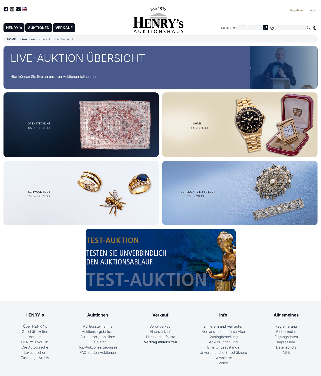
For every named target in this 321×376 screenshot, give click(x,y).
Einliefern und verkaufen (223, 326)
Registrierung (286, 326)
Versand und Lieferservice (223, 331)
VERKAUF (63, 28)
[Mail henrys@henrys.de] (18, 10)
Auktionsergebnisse (98, 331)
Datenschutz (286, 347)
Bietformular (286, 331)
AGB (286, 352)
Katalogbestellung (223, 337)
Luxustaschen (35, 352)
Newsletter (223, 358)
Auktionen (29, 39)
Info (223, 315)
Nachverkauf (160, 331)
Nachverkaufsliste (160, 337)
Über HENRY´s (35, 326)
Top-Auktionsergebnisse (97, 347)
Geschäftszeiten (35, 331)
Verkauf (160, 315)
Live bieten (98, 342)
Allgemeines (286, 315)
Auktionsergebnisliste (97, 337)
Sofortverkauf (161, 326)
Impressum (286, 342)
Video (223, 363)
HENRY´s (14, 28)
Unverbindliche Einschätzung (223, 352)
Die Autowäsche (35, 347)
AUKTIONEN (38, 28)
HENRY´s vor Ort (34, 342)
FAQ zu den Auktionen (98, 352)
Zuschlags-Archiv (35, 358)
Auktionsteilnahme (97, 326)
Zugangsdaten (286, 337)
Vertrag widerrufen (160, 342)
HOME (11, 39)
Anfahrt (35, 337)
